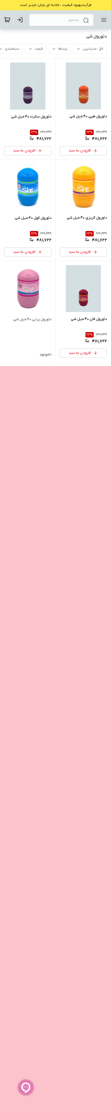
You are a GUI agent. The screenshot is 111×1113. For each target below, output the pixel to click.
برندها (62, 49)
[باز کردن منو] (103, 20)
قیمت (39, 49)
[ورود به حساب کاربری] (21, 19)
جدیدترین (90, 49)
